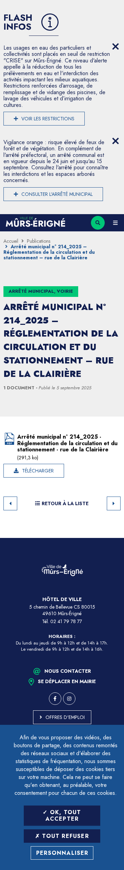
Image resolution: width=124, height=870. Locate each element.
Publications (38, 241)
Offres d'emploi (65, 717)
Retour (10, 503)
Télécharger (38, 470)
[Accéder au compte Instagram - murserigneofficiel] (69, 698)
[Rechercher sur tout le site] (98, 223)
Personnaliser (62, 853)
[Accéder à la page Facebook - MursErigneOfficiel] (55, 698)
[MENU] (115, 222)
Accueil (10, 241)
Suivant (114, 503)
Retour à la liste (65, 503)
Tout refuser (64, 836)
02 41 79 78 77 (66, 621)
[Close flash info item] (115, 46)
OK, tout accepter (63, 815)
